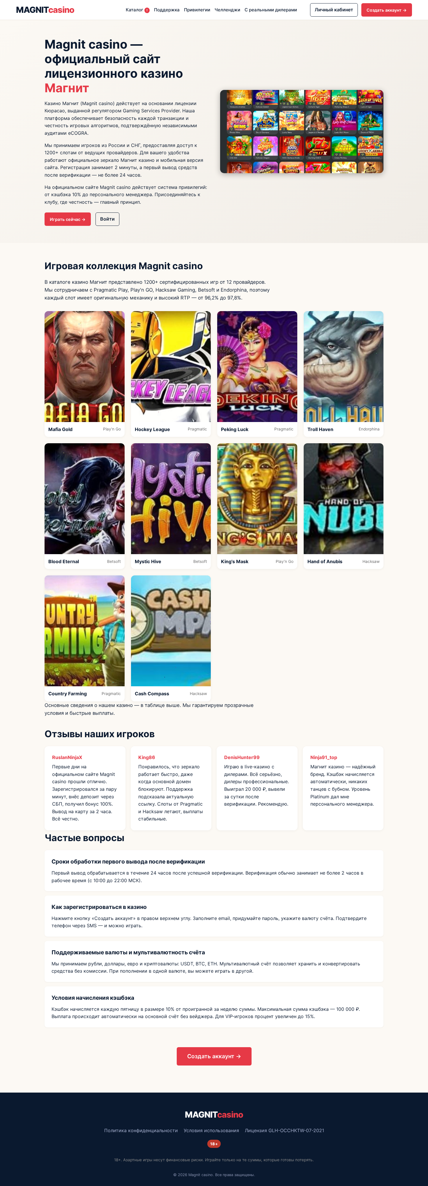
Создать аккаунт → (387, 10)
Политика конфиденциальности (141, 1130)
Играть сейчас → (68, 219)
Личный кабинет (334, 10)
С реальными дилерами (271, 10)
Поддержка (167, 10)
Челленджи (227, 10)
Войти (107, 219)
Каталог (137, 10)
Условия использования (211, 1130)
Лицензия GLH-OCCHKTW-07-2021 (284, 1130)
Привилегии (197, 10)
